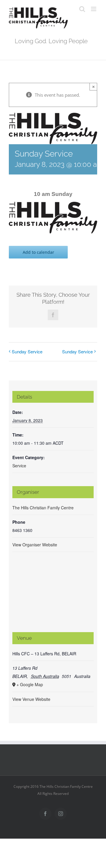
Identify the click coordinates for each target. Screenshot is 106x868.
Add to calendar (38, 252)
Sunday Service (27, 351)
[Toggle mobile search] (82, 9)
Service (19, 466)
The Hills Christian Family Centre (43, 508)
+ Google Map (29, 684)
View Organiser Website (34, 545)
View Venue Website (31, 699)
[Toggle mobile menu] (94, 9)
